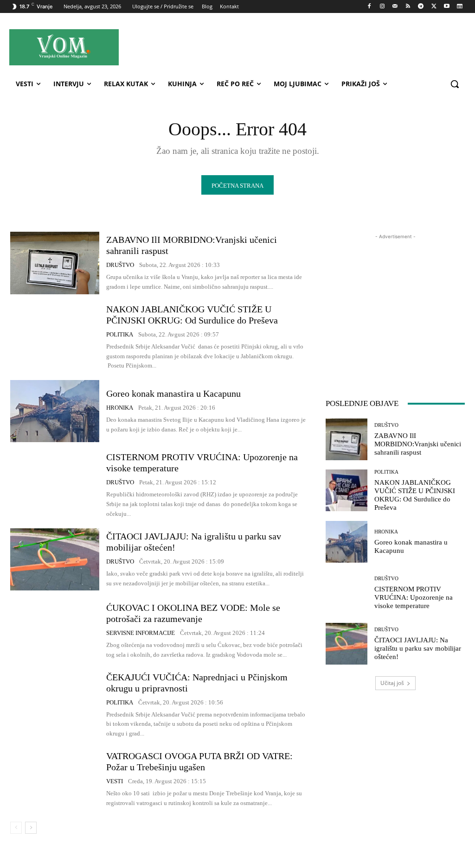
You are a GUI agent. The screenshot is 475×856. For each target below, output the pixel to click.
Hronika (119, 408)
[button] (454, 84)
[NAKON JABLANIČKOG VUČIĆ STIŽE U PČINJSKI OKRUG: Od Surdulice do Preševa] (54, 335)
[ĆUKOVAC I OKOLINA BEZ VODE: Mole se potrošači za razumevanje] (54, 631)
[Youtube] (446, 6)
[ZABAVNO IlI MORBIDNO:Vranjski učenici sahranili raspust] (54, 263)
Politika (119, 334)
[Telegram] (421, 6)
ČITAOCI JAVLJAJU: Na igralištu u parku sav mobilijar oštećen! (417, 648)
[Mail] (395, 6)
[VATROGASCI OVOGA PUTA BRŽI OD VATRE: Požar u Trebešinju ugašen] (54, 779)
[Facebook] (369, 6)
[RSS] (408, 6)
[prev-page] (16, 828)
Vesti (114, 781)
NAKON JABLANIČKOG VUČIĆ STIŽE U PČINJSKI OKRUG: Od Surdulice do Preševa (192, 314)
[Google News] (459, 6)
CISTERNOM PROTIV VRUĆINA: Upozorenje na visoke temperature (413, 597)
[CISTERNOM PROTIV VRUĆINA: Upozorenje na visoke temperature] (54, 482)
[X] (434, 6)
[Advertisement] (292, 47)
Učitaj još (392, 683)
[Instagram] (382, 6)
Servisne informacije (140, 633)
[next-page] (31, 828)
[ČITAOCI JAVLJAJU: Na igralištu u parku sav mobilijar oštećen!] (54, 559)
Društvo (120, 265)
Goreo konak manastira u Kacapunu (173, 393)
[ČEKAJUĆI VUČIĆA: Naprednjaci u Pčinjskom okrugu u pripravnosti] (54, 703)
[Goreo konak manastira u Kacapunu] (54, 411)
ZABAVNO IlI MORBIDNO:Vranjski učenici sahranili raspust (417, 444)
